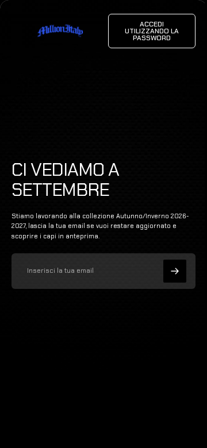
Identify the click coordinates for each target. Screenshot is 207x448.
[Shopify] (139, 414)
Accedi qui (127, 425)
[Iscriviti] (174, 271)
